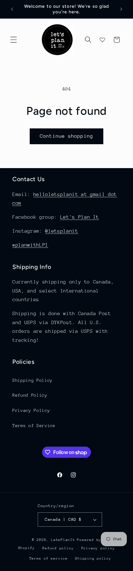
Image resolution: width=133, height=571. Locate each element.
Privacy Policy (31, 410)
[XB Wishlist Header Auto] (102, 40)
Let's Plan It (79, 217)
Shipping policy (93, 558)
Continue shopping (66, 136)
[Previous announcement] (12, 9)
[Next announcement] (121, 9)
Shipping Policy (32, 380)
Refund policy (58, 548)
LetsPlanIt (63, 540)
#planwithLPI (30, 245)
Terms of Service (33, 425)
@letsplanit (61, 231)
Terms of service (48, 558)
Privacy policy (98, 548)
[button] (13, 39)
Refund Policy (29, 395)
